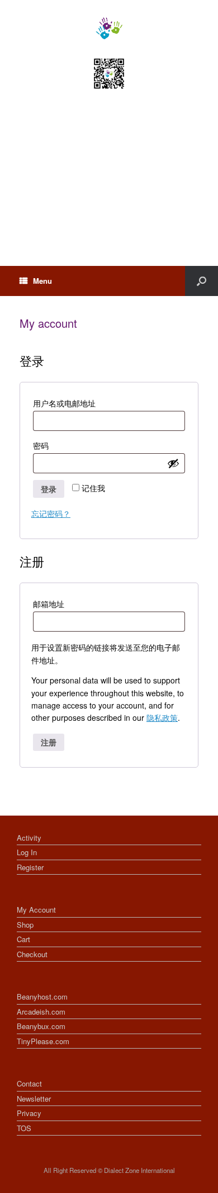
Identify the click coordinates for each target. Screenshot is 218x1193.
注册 (48, 742)
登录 (48, 488)
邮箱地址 (55, 605)
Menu (42, 280)
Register (30, 867)
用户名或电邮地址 (70, 404)
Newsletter (34, 1098)
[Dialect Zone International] (109, 28)
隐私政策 (162, 717)
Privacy (29, 1113)
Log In (27, 852)
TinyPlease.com (43, 1041)
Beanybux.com (41, 1026)
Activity (29, 837)
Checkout (32, 954)
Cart (23, 939)
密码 (47, 446)
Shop (25, 924)
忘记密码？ (50, 513)
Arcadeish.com (41, 1011)
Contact (29, 1083)
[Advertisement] (109, 187)
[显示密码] (173, 463)
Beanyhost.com (42, 996)
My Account (36, 909)
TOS (24, 1128)
